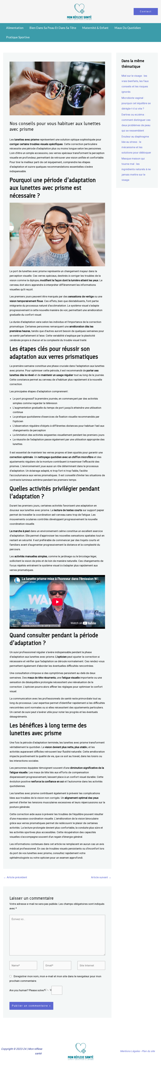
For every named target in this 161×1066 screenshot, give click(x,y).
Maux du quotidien (127, 28)
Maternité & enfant (95, 28)
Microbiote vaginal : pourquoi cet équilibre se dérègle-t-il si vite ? (136, 103)
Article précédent (15, 877)
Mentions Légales (130, 1051)
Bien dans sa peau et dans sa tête (52, 28)
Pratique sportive (18, 37)
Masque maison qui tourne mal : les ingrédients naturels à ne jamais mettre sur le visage (136, 169)
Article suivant (101, 877)
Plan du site (148, 1051)
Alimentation (14, 28)
